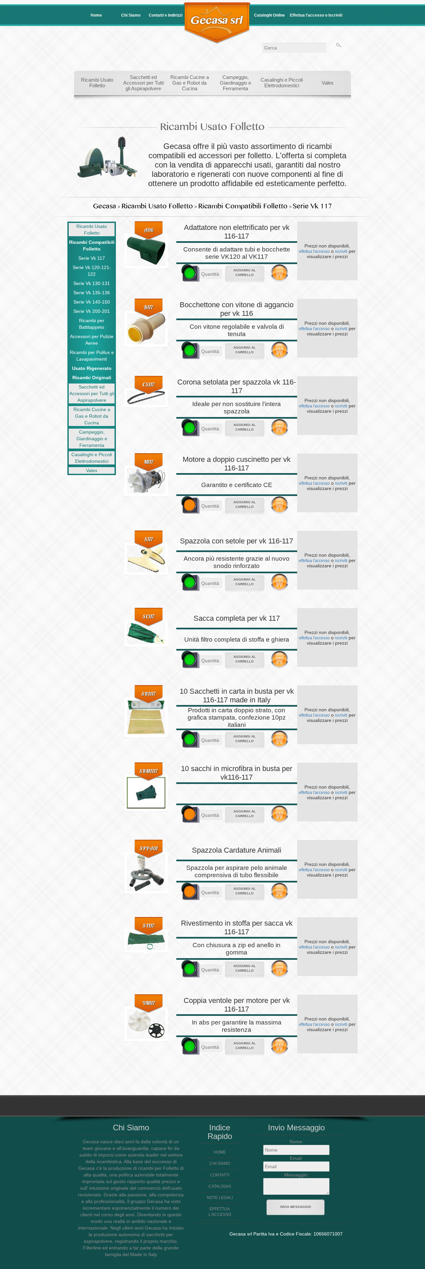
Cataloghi (220, 1186)
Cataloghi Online (269, 15)
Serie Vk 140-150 (91, 302)
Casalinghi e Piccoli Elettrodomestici (282, 82)
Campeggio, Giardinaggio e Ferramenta (235, 82)
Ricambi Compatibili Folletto (243, 206)
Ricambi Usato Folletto (97, 82)
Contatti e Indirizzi (165, 15)
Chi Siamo (130, 15)
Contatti (219, 1175)
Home (96, 15)
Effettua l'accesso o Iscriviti (316, 15)
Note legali (220, 1197)
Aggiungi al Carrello (244, 272)
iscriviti (341, 251)
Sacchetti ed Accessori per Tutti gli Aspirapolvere (143, 82)
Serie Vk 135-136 (91, 292)
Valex (328, 83)
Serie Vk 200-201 (91, 311)
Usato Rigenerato (92, 368)
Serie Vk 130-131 (91, 283)
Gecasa (104, 206)
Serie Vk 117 (312, 206)
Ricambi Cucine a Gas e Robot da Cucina (189, 82)
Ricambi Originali (91, 377)
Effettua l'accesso (220, 1212)
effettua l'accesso (314, 251)
